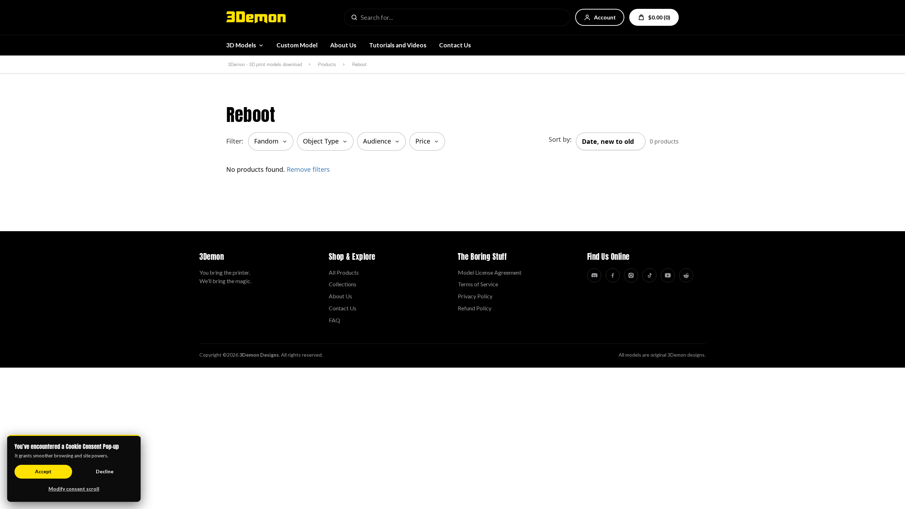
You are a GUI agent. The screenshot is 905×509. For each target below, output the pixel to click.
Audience (377, 141)
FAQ (334, 320)
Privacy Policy (475, 296)
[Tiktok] (649, 275)
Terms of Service (478, 284)
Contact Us (455, 45)
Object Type (321, 141)
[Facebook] (613, 275)
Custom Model (296, 45)
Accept (43, 471)
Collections (342, 284)
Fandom (266, 141)
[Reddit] (686, 275)
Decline (104, 471)
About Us (343, 45)
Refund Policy (474, 308)
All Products (344, 272)
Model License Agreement (489, 272)
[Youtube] (668, 275)
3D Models (241, 45)
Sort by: (560, 139)
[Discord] (594, 275)
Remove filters (308, 169)
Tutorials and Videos (397, 45)
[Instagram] (631, 275)
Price (422, 141)
